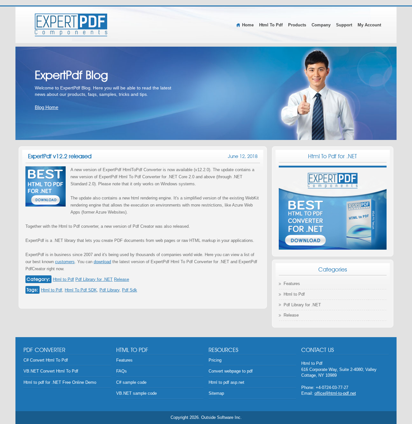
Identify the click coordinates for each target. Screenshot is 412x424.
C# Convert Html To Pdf (45, 360)
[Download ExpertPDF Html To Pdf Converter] (333, 208)
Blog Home (46, 107)
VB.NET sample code (136, 393)
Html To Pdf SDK (81, 290)
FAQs (121, 371)
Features (292, 283)
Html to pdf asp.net (226, 382)
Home (248, 25)
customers (65, 261)
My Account (369, 25)
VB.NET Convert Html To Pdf (50, 371)
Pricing (215, 360)
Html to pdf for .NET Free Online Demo (59, 382)
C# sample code (131, 382)
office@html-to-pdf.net (335, 393)
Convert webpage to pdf (231, 371)
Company (321, 25)
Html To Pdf (271, 25)
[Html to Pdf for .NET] (71, 24)
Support (344, 25)
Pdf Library (109, 290)
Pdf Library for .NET (94, 279)
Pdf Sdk (129, 290)
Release (121, 279)
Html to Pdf (63, 279)
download (102, 261)
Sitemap (216, 393)
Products (297, 25)
